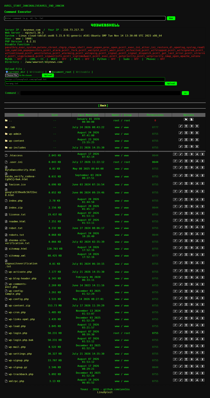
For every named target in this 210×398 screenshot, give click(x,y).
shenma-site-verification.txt (17, 242)
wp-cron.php (17, 312)
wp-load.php (17, 326)
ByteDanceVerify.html (20, 169)
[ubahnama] (181, 126)
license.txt (17, 214)
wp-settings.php (20, 353)
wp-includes (17, 147)
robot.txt (16, 228)
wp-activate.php (20, 271)
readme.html (17, 221)
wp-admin (15, 133)
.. (10, 120)
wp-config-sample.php (14, 292)
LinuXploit (105, 392)
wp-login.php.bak (21, 340)
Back (103, 105)
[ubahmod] (192, 126)
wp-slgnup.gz (18, 367)
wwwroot (38, 62)
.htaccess (16, 155)
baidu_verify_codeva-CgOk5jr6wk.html (20, 178)
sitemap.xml (17, 255)
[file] (191, 119)
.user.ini (16, 162)
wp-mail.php (17, 346)
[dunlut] (197, 154)
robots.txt (16, 234)
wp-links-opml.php (22, 319)
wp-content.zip (19, 305)
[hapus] (197, 126)
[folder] (186, 119)
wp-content (16, 140)
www (29, 62)
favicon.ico (17, 184)
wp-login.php (18, 333)
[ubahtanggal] (186, 126)
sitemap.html (18, 248)
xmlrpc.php (16, 381)
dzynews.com (53, 62)
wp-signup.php (19, 360)
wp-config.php (19, 299)
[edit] (175, 154)
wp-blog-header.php (22, 278)
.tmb (12, 127)
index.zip (16, 207)
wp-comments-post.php (16, 285)
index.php (16, 200)
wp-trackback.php (21, 374)
